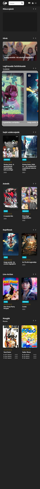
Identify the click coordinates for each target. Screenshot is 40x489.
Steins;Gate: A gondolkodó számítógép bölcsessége (9, 167)
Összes (5, 321)
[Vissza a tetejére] (37, 484)
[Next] (35, 9)
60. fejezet (26, 354)
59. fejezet (26, 356)
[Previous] (33, 9)
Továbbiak (6, 69)
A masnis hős (8, 216)
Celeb (24, 307)
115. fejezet (8, 358)
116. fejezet (8, 356)
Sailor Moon (26, 352)
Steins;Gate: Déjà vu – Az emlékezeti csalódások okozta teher (29, 167)
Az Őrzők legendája (29, 262)
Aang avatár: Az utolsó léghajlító (10, 263)
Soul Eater (7, 352)
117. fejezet (8, 354)
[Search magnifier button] (22, 3)
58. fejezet (26, 358)
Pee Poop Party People (9, 307)
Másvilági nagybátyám (26, 217)
